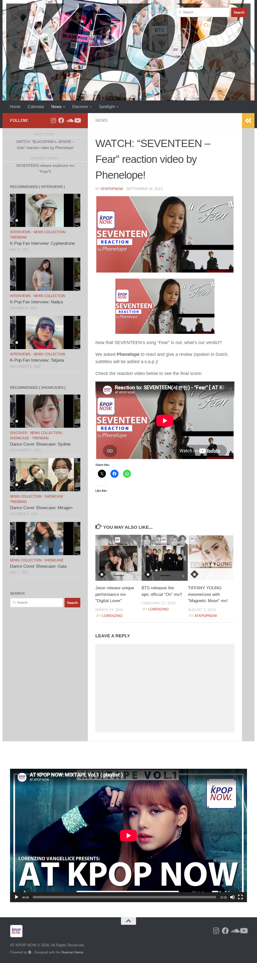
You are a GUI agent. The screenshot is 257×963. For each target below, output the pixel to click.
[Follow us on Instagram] (53, 120)
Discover (80, 107)
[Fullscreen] (240, 897)
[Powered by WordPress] (29, 952)
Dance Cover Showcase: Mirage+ (41, 507)
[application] (128, 835)
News (56, 107)
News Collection (49, 232)
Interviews (20, 232)
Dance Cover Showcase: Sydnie (40, 444)
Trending (18, 237)
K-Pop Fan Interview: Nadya (36, 302)
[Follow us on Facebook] (61, 120)
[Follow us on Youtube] (77, 120)
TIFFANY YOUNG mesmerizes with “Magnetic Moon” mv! (208, 594)
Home (15, 107)
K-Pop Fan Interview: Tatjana (37, 360)
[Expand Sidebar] (248, 120)
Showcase (19, 438)
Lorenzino (112, 616)
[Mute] (232, 897)
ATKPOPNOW (112, 189)
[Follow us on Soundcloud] (69, 120)
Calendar (36, 107)
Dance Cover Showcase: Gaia (38, 566)
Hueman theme (72, 952)
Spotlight (107, 107)
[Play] (16, 897)
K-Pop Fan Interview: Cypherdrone (42, 243)
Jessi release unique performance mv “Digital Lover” (114, 594)
